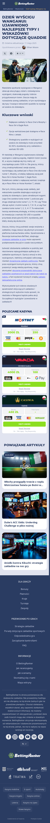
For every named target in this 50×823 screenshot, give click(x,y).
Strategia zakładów (24, 626)
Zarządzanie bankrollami (24, 640)
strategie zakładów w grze (14, 239)
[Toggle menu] (3, 3)
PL (23, 744)
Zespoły (24, 608)
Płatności (24, 593)
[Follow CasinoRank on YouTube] (27, 737)
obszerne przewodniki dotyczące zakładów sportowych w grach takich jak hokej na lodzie (24, 273)
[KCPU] (44, 769)
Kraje (24, 598)
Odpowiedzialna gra (24, 635)
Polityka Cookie (36, 819)
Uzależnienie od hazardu (15, 819)
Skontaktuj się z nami (24, 677)
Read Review (24, 349)
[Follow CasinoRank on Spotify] (34, 737)
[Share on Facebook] (11, 53)
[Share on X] (4, 53)
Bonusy (24, 589)
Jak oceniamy (24, 673)
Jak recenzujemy (24, 668)
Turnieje (24, 603)
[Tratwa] (17, 777)
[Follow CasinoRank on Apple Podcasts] (40, 737)
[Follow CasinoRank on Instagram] (15, 737)
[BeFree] (31, 777)
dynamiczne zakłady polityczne (23, 261)
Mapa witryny (24, 682)
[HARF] (27, 769)
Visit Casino (25, 344)
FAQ (24, 645)
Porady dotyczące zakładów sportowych (24, 631)
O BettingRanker (24, 663)
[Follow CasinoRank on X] (21, 737)
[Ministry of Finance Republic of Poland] (7, 769)
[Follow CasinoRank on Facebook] (8, 737)
